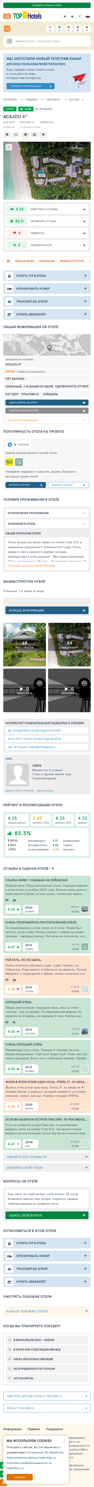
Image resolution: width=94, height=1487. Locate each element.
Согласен (19, 1477)
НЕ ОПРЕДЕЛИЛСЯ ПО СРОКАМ (34, 1369)
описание (46, 261)
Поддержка (54, 1429)
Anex (8, 759)
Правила (34, 1429)
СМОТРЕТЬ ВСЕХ (45, 790)
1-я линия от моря (29, 127)
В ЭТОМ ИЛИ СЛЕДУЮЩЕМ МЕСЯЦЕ (37, 1349)
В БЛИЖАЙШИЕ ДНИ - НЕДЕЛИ (34, 1340)
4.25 (28, 109)
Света (37, 765)
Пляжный (8, 127)
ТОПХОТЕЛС (10, 99)
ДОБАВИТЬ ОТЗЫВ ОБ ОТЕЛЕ (47, 5)
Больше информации (23, 420)
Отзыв (75, 911)
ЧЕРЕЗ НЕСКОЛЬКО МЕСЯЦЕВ (33, 1359)
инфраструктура (72, 261)
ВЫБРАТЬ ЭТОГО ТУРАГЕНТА (19, 790)
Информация (12, 1429)
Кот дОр (74, 99)
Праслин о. (53, 99)
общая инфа (24, 261)
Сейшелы (32, 99)
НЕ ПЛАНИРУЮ (23, 1378)
